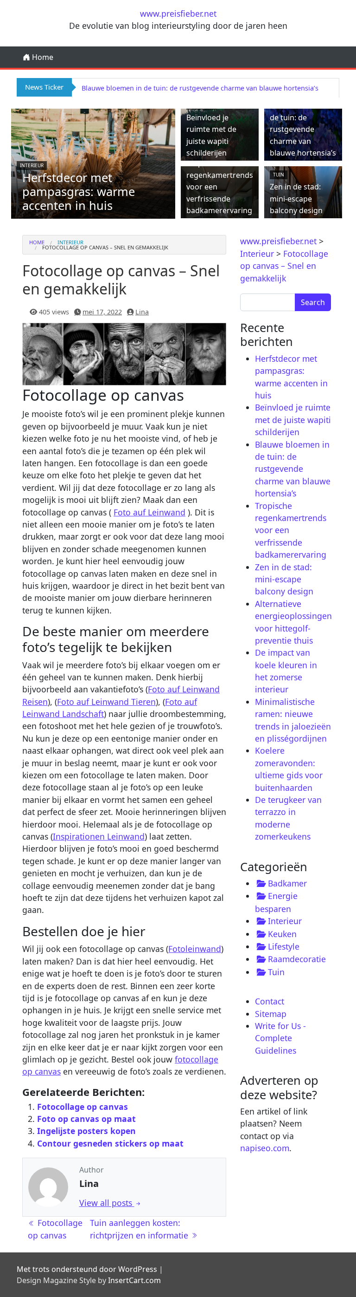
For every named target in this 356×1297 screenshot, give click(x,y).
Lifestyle (283, 946)
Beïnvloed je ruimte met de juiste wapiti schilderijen (293, 419)
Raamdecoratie (297, 959)
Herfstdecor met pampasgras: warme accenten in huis (78, 191)
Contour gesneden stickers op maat (110, 1143)
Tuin (278, 174)
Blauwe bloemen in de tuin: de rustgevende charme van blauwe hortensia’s (200, 88)
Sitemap (270, 1013)
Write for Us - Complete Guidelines (280, 1038)
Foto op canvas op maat (86, 1118)
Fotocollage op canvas (82, 1106)
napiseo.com (264, 1148)
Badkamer (287, 883)
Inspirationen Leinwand (99, 836)
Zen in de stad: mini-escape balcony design (296, 198)
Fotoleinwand (194, 948)
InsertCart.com (134, 1280)
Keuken (282, 933)
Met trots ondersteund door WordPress (87, 1269)
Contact (269, 1001)
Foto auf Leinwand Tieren (106, 701)
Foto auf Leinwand (149, 512)
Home (41, 57)
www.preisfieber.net (178, 13)
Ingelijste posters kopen (86, 1130)
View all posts (106, 1202)
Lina (142, 311)
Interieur (32, 165)
